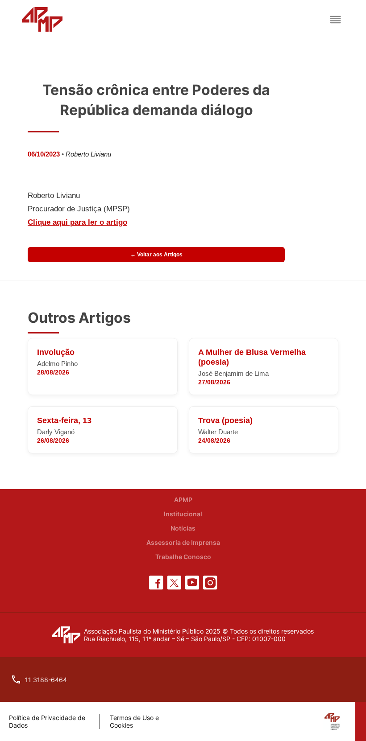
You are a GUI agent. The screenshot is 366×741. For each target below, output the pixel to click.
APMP (183, 499)
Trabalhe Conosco (183, 556)
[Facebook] (156, 583)
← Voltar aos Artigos (156, 254)
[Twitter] (174, 583)
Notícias (183, 528)
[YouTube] (192, 583)
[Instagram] (210, 583)
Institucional (183, 514)
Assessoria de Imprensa (183, 542)
